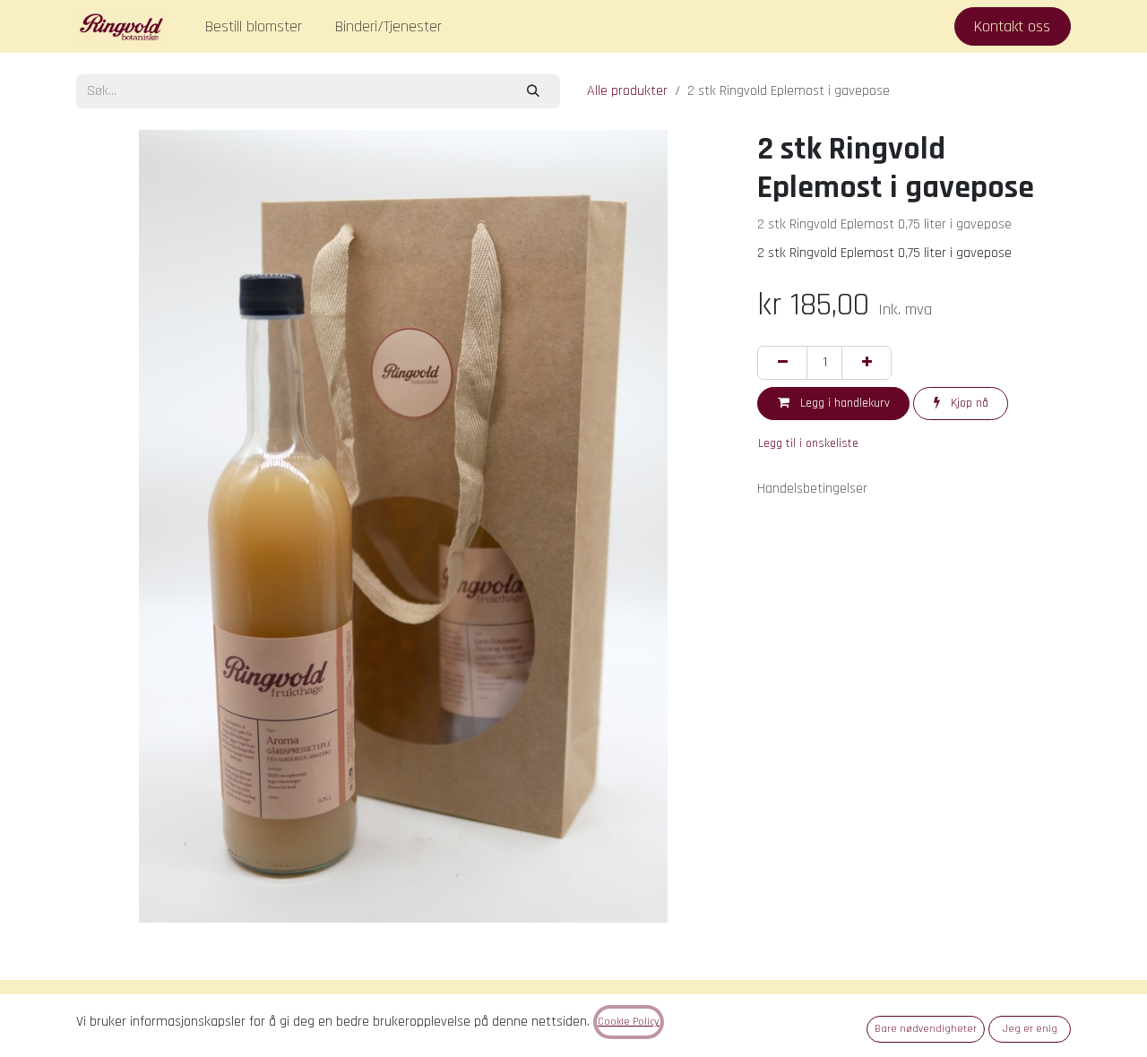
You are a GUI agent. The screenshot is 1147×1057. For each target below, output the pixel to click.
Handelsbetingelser (812, 488)
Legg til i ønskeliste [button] (808, 443)
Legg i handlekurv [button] (843, 403)
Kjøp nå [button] (967, 403)
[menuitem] (254, 26)
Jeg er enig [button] (1030, 1029)
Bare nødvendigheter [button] (926, 1029)
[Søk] (533, 90)
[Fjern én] (782, 362)
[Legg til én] (866, 362)
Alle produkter (627, 91)
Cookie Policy (629, 1021)
